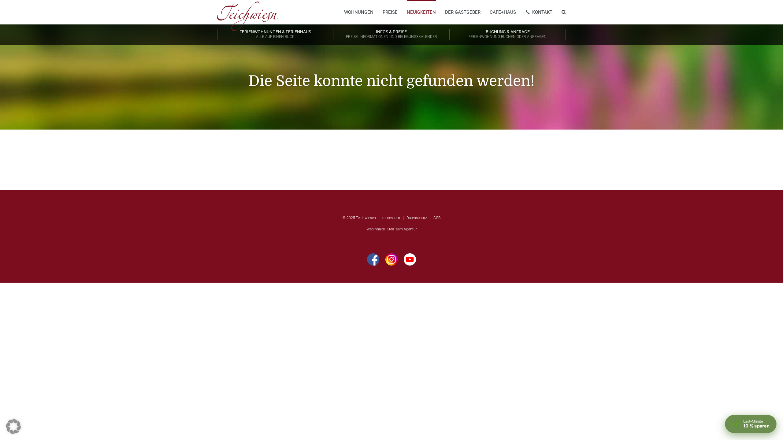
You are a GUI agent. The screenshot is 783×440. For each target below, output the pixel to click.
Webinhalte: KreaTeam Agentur (391, 229)
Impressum (390, 218)
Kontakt (541, 12)
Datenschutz (416, 218)
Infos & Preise (391, 34)
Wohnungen (358, 12)
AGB (436, 218)
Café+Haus (503, 12)
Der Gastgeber (463, 12)
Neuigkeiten (421, 12)
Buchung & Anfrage (508, 34)
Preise (390, 12)
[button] (13, 426)
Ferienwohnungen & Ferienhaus (275, 34)
